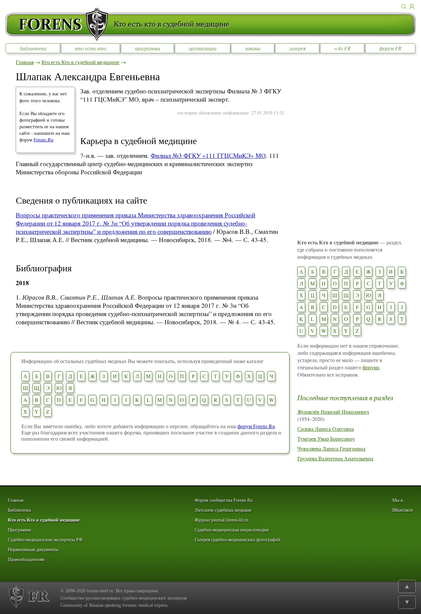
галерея (297, 48)
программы (147, 48)
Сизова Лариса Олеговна (325, 428)
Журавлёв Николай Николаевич (333, 411)
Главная (25, 62)
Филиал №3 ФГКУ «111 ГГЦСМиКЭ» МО (208, 155)
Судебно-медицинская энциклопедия (231, 530)
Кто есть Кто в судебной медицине (80, 62)
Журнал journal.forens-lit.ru (221, 520)
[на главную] (59, 24)
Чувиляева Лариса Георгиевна (331, 448)
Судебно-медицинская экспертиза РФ (45, 539)
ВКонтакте (402, 510)
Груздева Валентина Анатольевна (335, 458)
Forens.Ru (43, 139)
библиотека (33, 48)
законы (252, 48)
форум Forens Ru (256, 426)
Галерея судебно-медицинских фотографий (238, 539)
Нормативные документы (33, 549)
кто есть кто (90, 48)
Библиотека (19, 510)
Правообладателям (26, 559)
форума (370, 367)
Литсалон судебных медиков (223, 510)
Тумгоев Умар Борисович (326, 438)
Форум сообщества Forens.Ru (224, 500)
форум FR (390, 48)
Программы (19, 530)
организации (202, 48)
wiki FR (342, 48)
